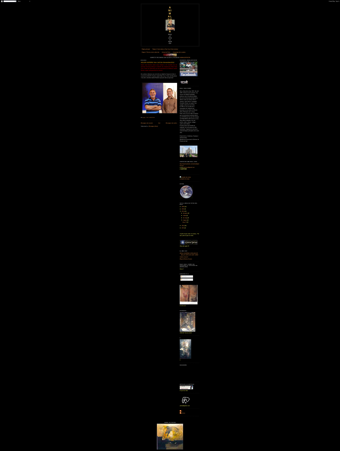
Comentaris (185, 279)
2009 (183, 206)
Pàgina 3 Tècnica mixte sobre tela (150, 52)
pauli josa (182, 413)
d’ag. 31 (184, 222)
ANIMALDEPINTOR (185, 57)
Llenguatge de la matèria (179, 52)
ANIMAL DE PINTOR (170, 19)
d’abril (184, 215)
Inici (159, 123)
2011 (183, 211)
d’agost (185, 220)
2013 (183, 228)
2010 (183, 209)
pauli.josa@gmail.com (189, 167)
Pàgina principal (146, 49)
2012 (183, 225)
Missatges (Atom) (153, 126)
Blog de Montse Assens (186, 259)
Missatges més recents (147, 123)
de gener (185, 213)
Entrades (184, 276)
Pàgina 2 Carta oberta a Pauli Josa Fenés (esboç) (165, 49)
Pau (181, 411)
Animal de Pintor (166, 52)
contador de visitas (184, 179)
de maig (185, 217)
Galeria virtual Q (184, 257)
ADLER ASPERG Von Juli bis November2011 (157, 62)
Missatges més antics (171, 123)
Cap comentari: (150, 117)
